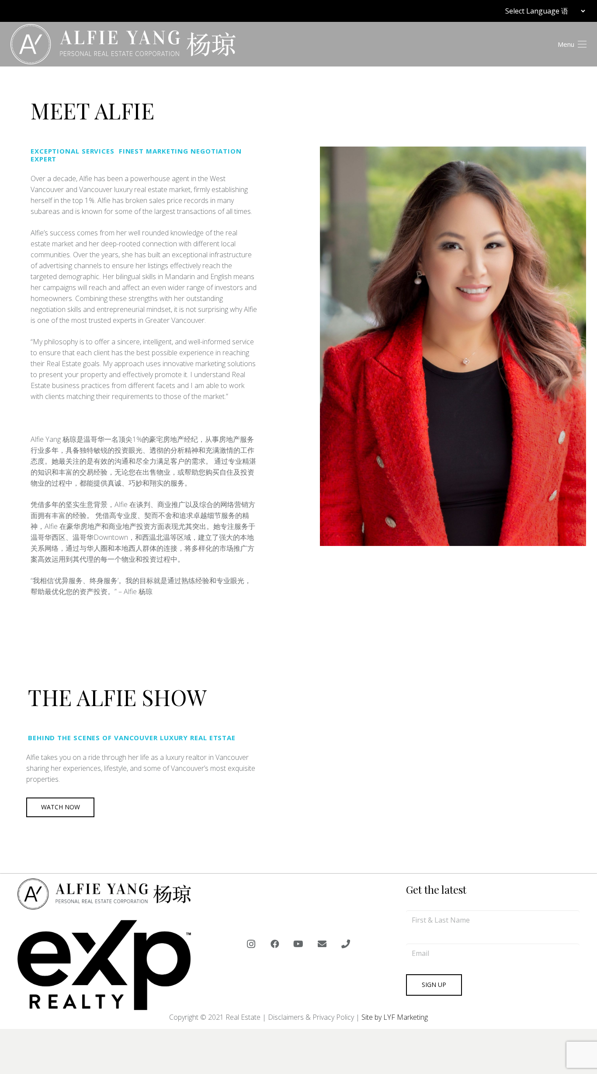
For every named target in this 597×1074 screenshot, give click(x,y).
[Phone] (346, 944)
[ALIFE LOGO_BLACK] (123, 44)
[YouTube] (298, 944)
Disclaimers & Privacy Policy (311, 1017)
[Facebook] (275, 944)
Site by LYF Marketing (394, 1017)
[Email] (322, 944)
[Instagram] (251, 944)
